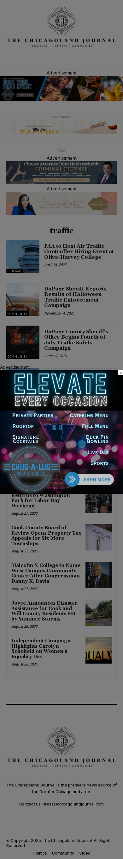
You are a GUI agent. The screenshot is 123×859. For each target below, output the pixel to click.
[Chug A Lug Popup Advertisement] (61, 492)
